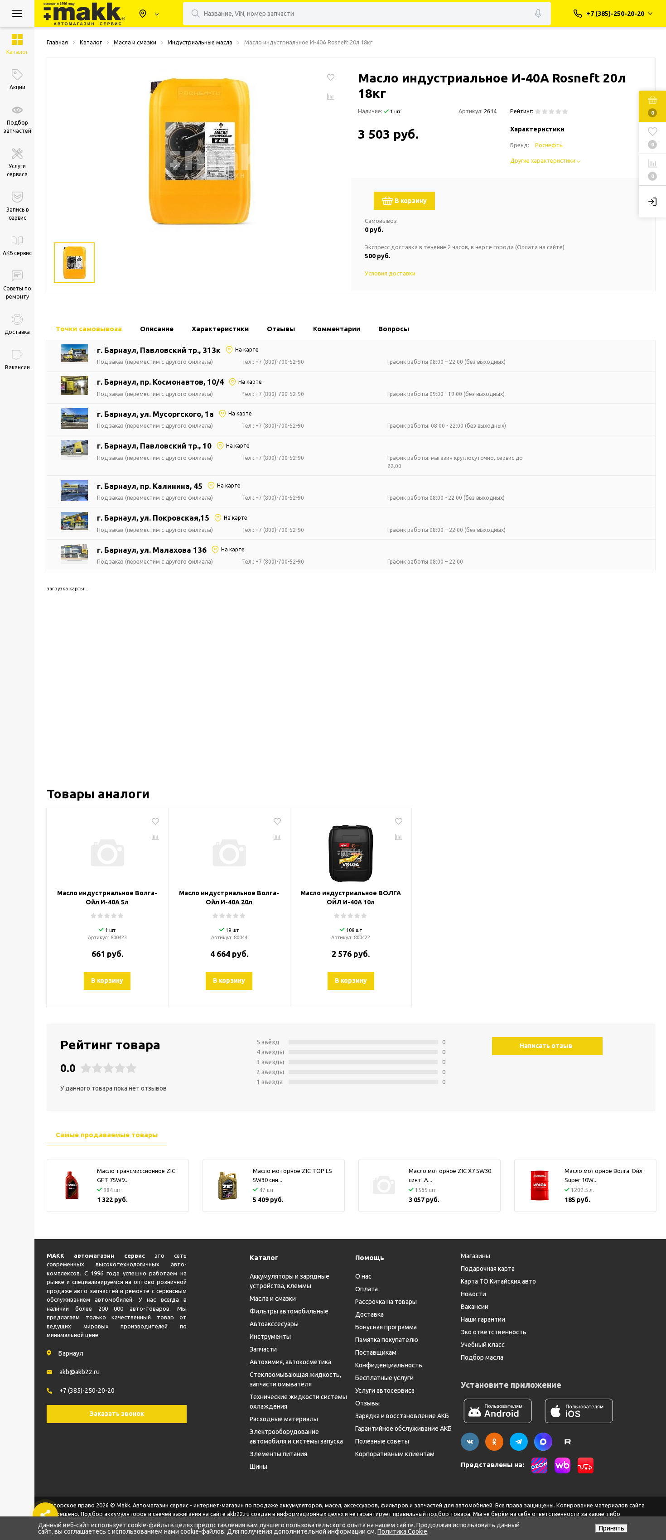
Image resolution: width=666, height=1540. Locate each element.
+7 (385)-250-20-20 (87, 1390)
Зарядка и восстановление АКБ (402, 1415)
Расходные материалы (284, 1419)
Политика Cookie (402, 1531)
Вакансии (474, 1306)
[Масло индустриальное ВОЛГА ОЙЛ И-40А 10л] (351, 849)
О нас (363, 1276)
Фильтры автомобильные (289, 1311)
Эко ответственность (493, 1332)
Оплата (366, 1289)
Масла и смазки (273, 1298)
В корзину (411, 200)
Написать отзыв (546, 1045)
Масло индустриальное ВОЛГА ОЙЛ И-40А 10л (350, 897)
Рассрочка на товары (386, 1301)
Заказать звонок (117, 1413)
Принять (611, 1528)
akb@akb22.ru (79, 1372)
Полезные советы (382, 1441)
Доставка (369, 1314)
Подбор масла (482, 1357)
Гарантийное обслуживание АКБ (403, 1428)
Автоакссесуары (274, 1324)
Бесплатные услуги (384, 1377)
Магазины (475, 1256)
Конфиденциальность (388, 1365)
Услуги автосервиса (385, 1390)
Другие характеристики (543, 160)
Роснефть (549, 145)
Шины (258, 1466)
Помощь (369, 1257)
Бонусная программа (386, 1327)
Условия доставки (390, 273)
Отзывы (367, 1403)
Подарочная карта (488, 1268)
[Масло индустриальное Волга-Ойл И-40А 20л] (229, 849)
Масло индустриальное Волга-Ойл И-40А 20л (229, 897)
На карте (247, 349)
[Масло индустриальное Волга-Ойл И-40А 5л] (107, 849)
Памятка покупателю (386, 1339)
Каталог (264, 1257)
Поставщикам (375, 1352)
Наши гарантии (483, 1319)
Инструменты (270, 1336)
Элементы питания (278, 1454)
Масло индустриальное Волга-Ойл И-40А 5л (107, 897)
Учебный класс (483, 1344)
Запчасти (263, 1349)
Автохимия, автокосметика (290, 1362)
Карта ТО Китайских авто (498, 1281)
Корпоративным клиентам (394, 1454)
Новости (473, 1294)
